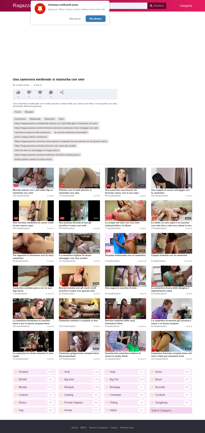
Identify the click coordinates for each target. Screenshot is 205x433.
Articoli (74, 427)
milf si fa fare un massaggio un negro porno (37, 150)
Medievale (35, 119)
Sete (61, 119)
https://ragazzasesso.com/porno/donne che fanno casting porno (47, 154)
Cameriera (20, 119)
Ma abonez (96, 18)
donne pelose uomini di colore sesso (33, 159)
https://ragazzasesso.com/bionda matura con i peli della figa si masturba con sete (56, 123)
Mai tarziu (75, 18)
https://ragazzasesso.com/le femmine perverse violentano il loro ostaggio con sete (56, 128)
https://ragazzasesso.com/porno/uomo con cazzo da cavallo (45, 145)
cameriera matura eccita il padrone (32, 132)
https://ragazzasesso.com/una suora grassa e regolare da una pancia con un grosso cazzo (61, 141)
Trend (18, 112)
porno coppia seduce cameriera (31, 137)
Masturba (49, 119)
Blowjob (29, 112)
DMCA (83, 427)
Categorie (186, 5)
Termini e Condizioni (98, 427)
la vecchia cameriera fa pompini (71, 132)
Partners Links (127, 427)
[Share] (62, 92)
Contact (114, 427)
